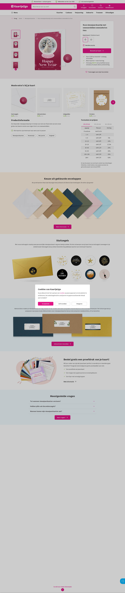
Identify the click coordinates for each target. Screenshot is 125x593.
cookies (62, 293)
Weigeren (79, 304)
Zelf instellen (62, 304)
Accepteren (45, 304)
